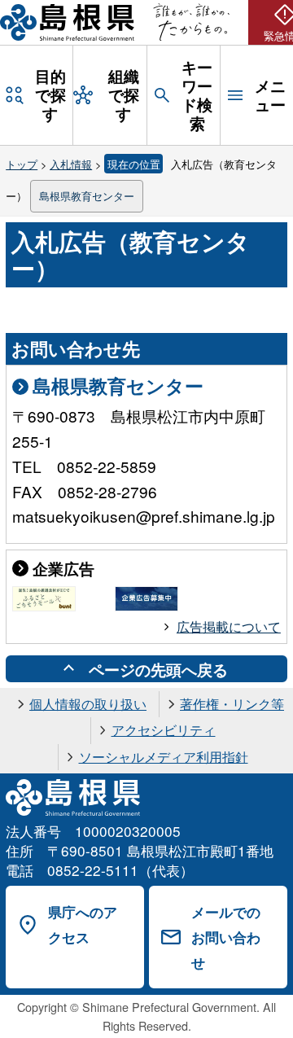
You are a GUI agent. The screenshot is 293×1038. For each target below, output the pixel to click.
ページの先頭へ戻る (158, 669)
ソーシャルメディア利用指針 (163, 756)
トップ (21, 164)
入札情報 (71, 164)
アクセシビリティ (164, 729)
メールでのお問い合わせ (225, 936)
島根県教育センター (86, 196)
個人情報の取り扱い (87, 703)
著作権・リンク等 (232, 703)
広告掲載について (229, 626)
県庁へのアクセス (82, 924)
